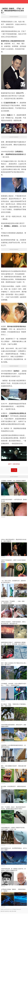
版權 (15, 911)
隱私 (13, 911)
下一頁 (14, 470)
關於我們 (2, 911)
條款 (11, 911)
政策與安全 (7, 911)
